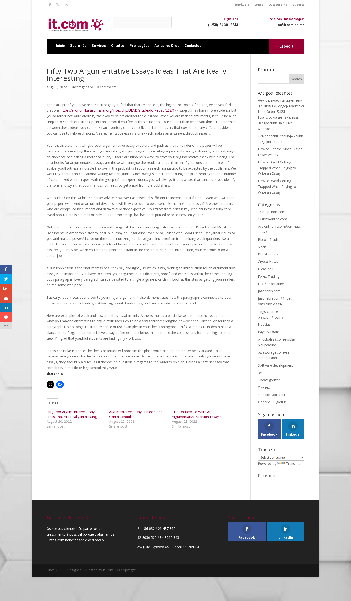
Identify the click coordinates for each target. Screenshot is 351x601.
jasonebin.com (269, 291)
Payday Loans (269, 332)
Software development (275, 365)
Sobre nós (78, 46)
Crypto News (268, 261)
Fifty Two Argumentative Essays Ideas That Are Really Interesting (72, 414)
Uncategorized (82, 87)
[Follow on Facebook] (50, 5)
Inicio (60, 46)
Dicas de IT (266, 269)
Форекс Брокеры (271, 394)
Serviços (99, 46)
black (262, 247)
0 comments (107, 87)
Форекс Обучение (272, 402)
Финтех (264, 387)
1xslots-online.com (272, 219)
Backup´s (242, 4)
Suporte (298, 4)
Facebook (268, 475)
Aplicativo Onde (166, 46)
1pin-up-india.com (271, 212)
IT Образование (271, 284)
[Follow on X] (58, 5)
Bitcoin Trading (269, 239)
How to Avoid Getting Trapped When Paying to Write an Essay (277, 168)
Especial (286, 46)
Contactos (193, 46)
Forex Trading (268, 276)
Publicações (139, 46)
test (261, 372)
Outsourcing (278, 4)
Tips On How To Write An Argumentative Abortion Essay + (197, 414)
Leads (258, 4)
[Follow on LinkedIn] (66, 5)
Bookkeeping (268, 254)
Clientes (117, 46)
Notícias (264, 324)
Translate (293, 463)
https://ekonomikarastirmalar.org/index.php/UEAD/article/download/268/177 (119, 110)
